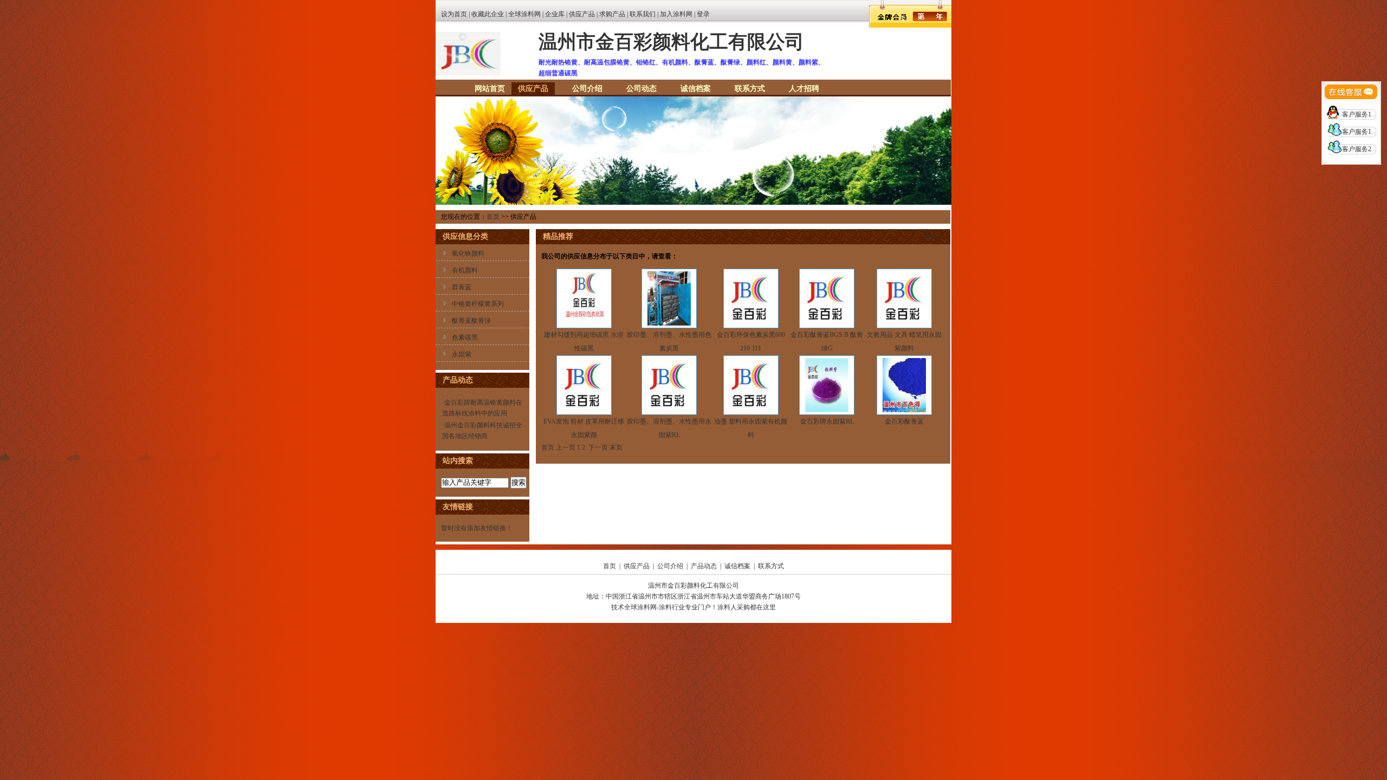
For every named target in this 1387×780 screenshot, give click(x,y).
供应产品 (582, 14)
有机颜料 (465, 270)
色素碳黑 (465, 337)
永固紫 (461, 354)
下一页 (598, 447)
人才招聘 (804, 88)
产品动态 (704, 566)
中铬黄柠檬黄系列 (478, 304)
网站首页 (490, 88)
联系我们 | (645, 14)
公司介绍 (587, 88)
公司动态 (641, 88)
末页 (616, 447)
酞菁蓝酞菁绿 (471, 320)
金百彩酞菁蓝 (904, 421)
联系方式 (750, 88)
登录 (703, 14)
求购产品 (612, 14)
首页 (493, 216)
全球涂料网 (524, 14)
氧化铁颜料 (468, 253)
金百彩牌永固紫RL (827, 421)
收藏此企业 (487, 14)
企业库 (555, 14)
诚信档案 (695, 88)
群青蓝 (461, 287)
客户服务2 (1356, 149)
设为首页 (454, 14)
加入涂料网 (676, 14)
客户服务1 (1356, 114)
